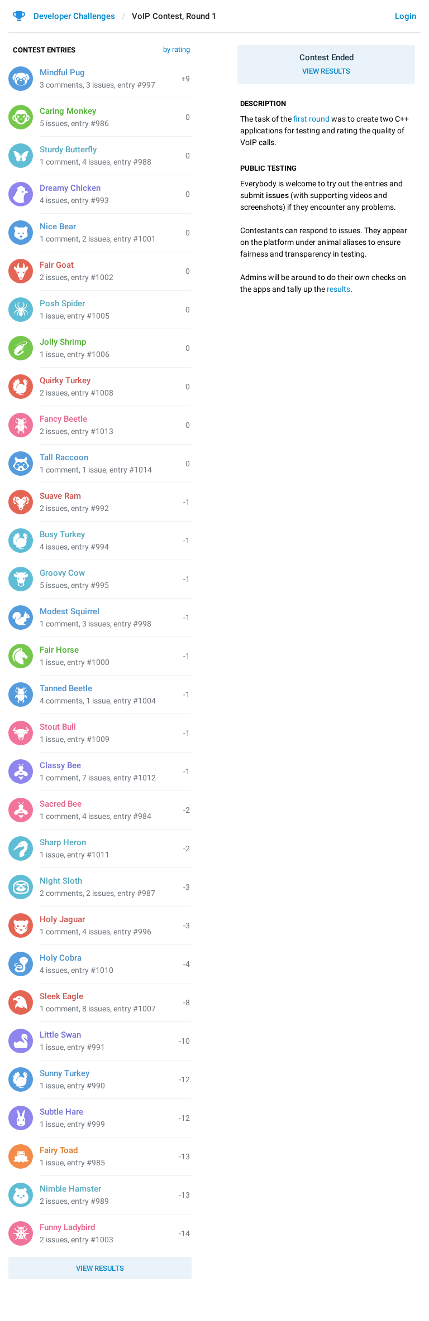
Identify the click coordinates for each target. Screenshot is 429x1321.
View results (326, 71)
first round (311, 118)
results (338, 289)
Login (405, 16)
